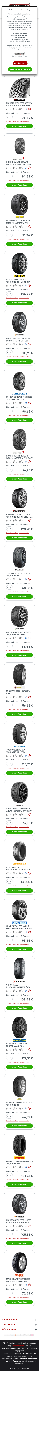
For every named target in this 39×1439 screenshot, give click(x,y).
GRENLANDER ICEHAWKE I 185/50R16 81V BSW (18, 633)
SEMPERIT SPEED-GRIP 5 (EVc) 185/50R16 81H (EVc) (19, 927)
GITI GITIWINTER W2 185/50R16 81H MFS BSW (18, 280)
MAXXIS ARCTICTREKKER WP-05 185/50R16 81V (18, 1280)
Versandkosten (18, 1346)
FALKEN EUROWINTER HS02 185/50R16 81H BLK (19, 398)
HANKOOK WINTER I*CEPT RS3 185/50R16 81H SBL (19, 339)
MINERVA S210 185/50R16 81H (18, 692)
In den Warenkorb (19, 126)
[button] (28, 109)
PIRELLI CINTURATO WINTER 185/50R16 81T (19, 1162)
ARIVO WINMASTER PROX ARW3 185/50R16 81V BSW (19, 810)
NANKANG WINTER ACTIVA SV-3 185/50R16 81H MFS (19, 104)
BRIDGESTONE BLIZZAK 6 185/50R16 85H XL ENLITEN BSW (19, 515)
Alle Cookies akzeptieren (20, 69)
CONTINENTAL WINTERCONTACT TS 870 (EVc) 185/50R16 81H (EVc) (19, 868)
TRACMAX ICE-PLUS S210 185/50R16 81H (18, 574)
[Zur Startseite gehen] (19, 6)
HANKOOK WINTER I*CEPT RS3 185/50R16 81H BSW (19, 1221)
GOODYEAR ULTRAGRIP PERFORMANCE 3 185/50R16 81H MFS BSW (18, 1045)
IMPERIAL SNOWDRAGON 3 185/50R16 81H (19, 1103)
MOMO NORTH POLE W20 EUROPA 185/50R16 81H (18, 222)
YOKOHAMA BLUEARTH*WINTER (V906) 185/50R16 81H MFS (19, 986)
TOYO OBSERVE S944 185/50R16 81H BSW (16, 751)
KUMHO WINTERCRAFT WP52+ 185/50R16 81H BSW (19, 457)
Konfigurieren (20, 63)
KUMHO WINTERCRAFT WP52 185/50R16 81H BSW (18, 163)
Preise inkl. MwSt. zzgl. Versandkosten (17, 121)
